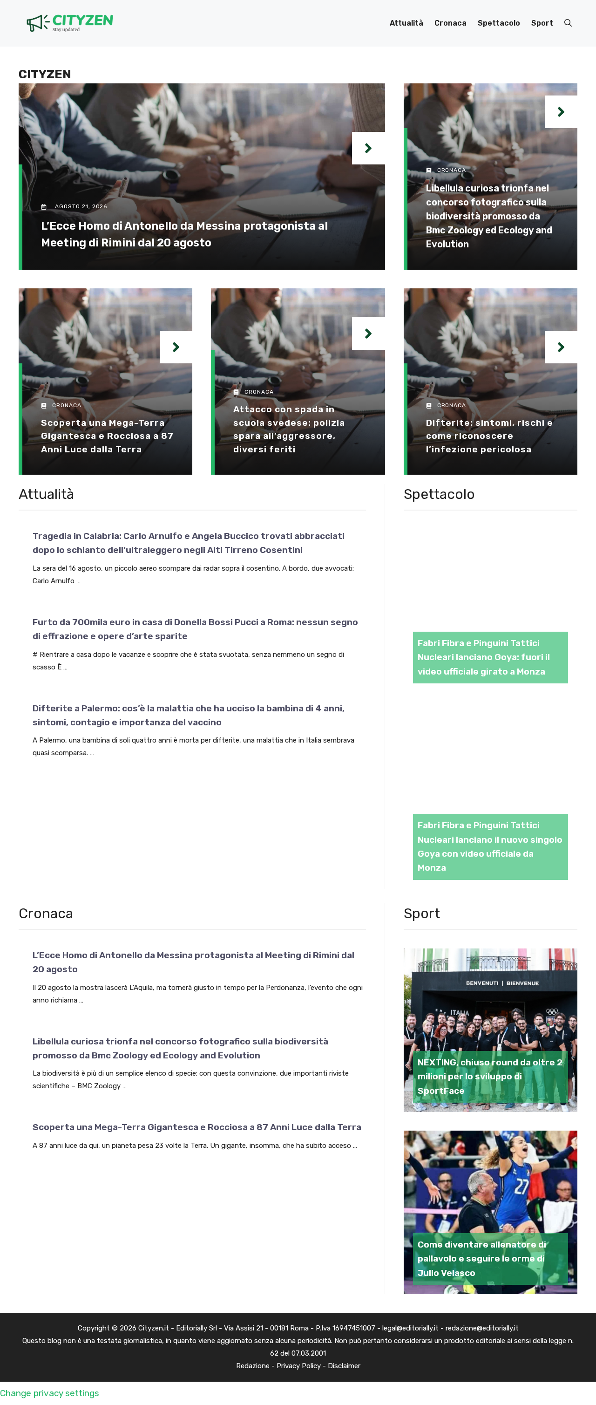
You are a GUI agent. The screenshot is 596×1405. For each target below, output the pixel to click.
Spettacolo (499, 23)
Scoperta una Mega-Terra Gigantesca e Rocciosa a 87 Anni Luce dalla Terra (107, 436)
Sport (542, 23)
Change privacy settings (49, 1393)
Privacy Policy (299, 1366)
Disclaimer (344, 1366)
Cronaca (450, 23)
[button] (568, 23)
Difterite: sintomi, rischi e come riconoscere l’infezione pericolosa (489, 436)
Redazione (253, 1366)
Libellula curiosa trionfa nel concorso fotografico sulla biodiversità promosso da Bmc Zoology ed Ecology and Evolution (489, 216)
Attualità (406, 23)
